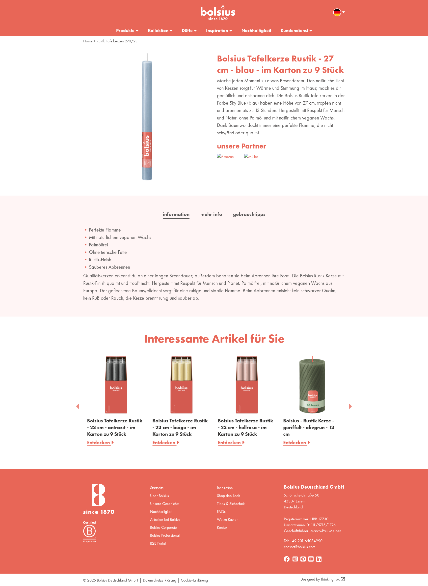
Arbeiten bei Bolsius (165, 519)
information (176, 214)
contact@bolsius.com (299, 546)
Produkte (125, 30)
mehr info (211, 214)
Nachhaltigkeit (256, 30)
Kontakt (222, 527)
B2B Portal (158, 543)
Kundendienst (294, 30)
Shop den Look (228, 495)
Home (88, 41)
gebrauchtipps (249, 214)
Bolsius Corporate (163, 527)
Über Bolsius (159, 495)
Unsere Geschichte (165, 503)
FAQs (221, 511)
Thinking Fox (330, 579)
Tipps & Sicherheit (230, 503)
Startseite (157, 487)
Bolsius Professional (165, 535)
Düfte (187, 30)
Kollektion (158, 30)
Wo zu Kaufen (228, 519)
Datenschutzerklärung (159, 580)
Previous (78, 404)
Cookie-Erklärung (194, 580)
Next (349, 404)
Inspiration (217, 30)
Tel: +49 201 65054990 (303, 540)
